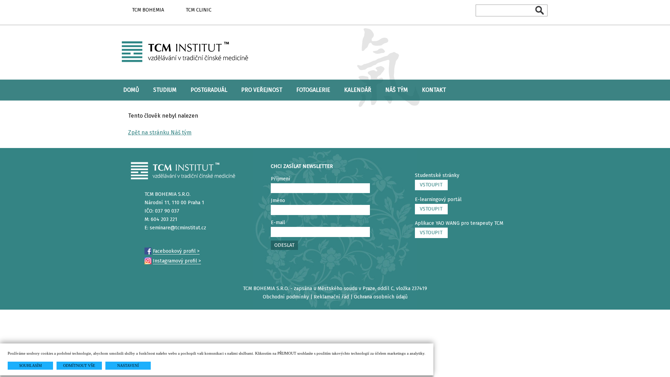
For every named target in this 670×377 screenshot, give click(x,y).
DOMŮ (131, 90)
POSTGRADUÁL (209, 90)
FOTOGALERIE (313, 90)
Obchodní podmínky (286, 297)
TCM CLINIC (198, 10)
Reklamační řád (331, 297)
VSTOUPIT (431, 185)
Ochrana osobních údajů (381, 297)
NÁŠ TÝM (396, 90)
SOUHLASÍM (30, 365)
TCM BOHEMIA (148, 10)
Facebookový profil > (176, 251)
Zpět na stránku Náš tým (160, 132)
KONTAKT (434, 90)
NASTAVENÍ (128, 365)
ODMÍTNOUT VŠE (79, 365)
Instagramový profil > (177, 261)
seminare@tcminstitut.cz (178, 228)
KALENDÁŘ (357, 90)
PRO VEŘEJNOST (261, 90)
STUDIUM (165, 90)
